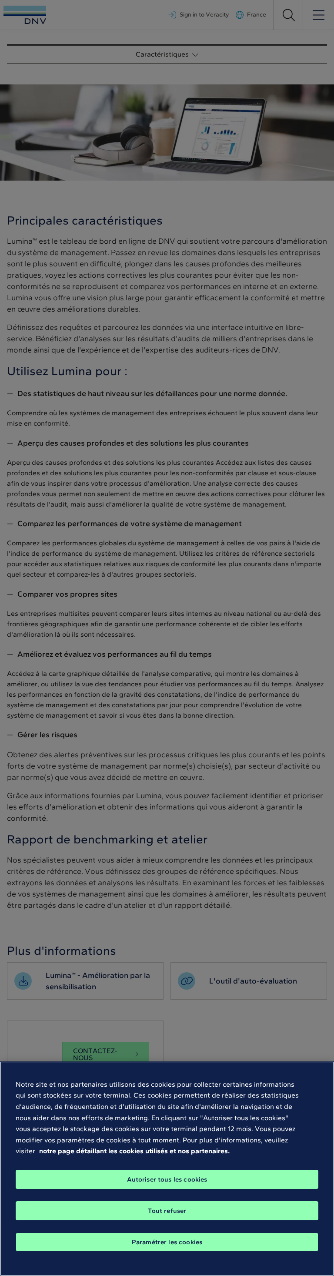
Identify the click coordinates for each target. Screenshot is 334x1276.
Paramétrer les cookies (167, 1242)
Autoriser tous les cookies (167, 1179)
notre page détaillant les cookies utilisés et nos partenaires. (134, 1151)
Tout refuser (167, 1211)
